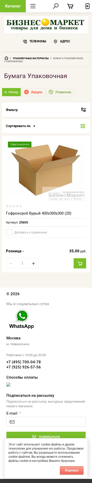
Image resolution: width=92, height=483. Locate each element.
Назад (13, 92)
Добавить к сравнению (30, 232)
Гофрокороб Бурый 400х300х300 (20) (38, 213)
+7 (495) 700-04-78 (23, 362)
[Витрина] (83, 126)
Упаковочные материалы (31, 58)
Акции (36, 92)
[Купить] (80, 263)
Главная (6, 58)
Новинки (63, 92)
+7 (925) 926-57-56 (23, 367)
